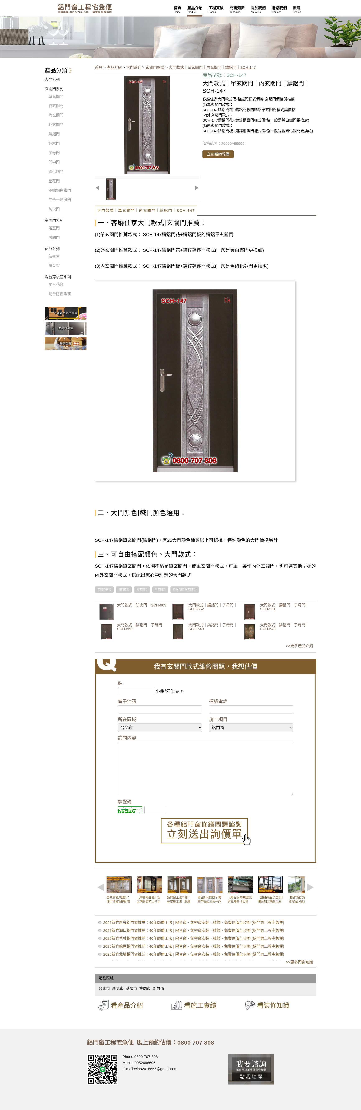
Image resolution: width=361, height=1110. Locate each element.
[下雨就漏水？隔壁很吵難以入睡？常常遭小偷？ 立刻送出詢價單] (205, 831)
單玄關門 (160, 589)
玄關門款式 (155, 67)
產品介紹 (114, 67)
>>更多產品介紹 (299, 646)
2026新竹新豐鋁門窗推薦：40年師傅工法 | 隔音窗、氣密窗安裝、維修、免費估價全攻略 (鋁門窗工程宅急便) (193, 923)
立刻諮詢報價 (218, 154)
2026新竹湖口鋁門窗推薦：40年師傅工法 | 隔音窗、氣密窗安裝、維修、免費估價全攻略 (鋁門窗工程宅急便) (193, 930)
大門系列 (133, 67)
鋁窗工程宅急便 (84, 8)
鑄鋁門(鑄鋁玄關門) (184, 589)
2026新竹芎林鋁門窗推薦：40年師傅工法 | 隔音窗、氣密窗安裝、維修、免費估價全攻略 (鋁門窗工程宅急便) (193, 938)
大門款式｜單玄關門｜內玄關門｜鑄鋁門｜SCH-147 (212, 67)
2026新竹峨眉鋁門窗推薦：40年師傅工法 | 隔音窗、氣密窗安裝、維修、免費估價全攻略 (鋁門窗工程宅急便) (193, 946)
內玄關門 (142, 589)
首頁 (98, 67)
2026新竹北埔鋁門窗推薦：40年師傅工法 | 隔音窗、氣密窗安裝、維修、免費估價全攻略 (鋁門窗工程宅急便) (193, 954)
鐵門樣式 (123, 589)
